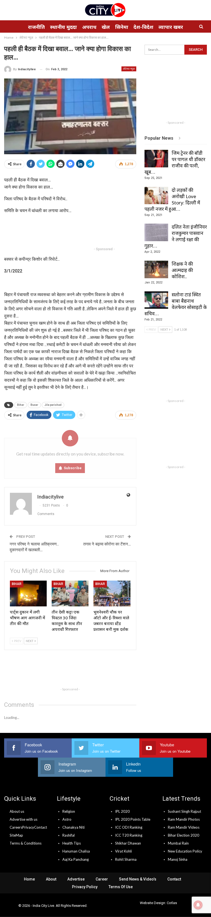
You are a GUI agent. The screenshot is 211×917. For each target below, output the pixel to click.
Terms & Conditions (25, 843)
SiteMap (16, 835)
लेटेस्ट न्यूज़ (129, 68)
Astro (66, 819)
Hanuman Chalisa (76, 851)
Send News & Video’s (137, 879)
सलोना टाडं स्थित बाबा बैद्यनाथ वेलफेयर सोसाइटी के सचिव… (176, 304)
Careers (16, 827)
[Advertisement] (104, 231)
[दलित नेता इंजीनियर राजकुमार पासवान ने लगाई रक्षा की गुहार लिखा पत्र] (156, 232)
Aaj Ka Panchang (75, 859)
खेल (106, 27)
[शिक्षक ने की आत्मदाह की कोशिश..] (156, 269)
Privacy (28, 827)
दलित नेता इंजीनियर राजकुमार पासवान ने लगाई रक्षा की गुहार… (176, 236)
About (51, 879)
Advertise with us (23, 819)
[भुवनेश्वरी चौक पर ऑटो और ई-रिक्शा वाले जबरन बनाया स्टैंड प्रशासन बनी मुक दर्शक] (111, 593)
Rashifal (68, 835)
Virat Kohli (123, 851)
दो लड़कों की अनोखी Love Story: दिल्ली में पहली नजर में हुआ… (172, 199)
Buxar (34, 404)
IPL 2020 (122, 811)
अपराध (89, 27)
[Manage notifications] (198, 905)
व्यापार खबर (171, 27)
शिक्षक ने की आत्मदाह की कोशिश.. (182, 270)
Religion (68, 811)
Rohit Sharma (126, 859)
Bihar (20, 404)
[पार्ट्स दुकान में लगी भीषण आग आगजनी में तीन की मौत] (28, 593)
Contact (40, 827)
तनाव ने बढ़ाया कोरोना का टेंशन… (107, 544)
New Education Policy (185, 851)
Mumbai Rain (178, 843)
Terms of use (121, 887)
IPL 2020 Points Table (132, 819)
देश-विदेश (143, 27)
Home (29, 879)
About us (17, 811)
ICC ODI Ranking (128, 827)
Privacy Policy (85, 887)
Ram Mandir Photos (184, 819)
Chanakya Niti (73, 827)
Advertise (76, 879)
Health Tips (71, 843)
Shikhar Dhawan (128, 843)
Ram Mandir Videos (183, 827)
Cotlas (172, 903)
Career (102, 879)
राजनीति (36, 27)
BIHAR (16, 584)
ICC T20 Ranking (128, 835)
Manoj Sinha (177, 859)
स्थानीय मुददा (63, 27)
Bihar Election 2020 (183, 835)
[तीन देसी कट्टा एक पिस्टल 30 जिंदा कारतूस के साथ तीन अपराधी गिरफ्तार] (70, 593)
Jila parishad (53, 404)
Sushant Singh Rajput (184, 811)
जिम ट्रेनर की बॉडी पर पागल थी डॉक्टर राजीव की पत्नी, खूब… (175, 162)
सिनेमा (121, 27)
